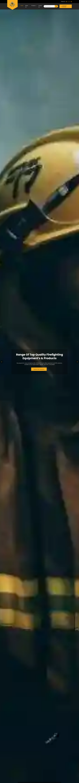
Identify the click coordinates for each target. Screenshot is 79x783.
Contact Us (40, 6)
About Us (26, 6)
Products (33, 5)
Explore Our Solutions (39, 369)
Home (22, 5)
